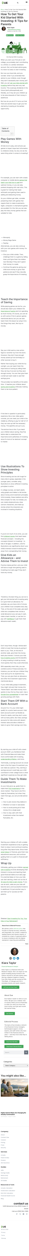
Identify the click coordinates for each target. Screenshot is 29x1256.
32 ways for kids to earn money (11, 882)
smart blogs (5, 852)
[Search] (26, 1052)
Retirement (4, 1178)
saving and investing (8, 387)
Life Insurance (5, 1163)
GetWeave (10, 619)
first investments (14, 788)
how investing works (8, 658)
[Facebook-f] (16, 1214)
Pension (3, 1160)
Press (2, 1145)
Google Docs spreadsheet (9, 694)
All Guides (4, 1180)
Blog (2, 9)
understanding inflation (9, 759)
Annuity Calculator (7, 1188)
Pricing (3, 1142)
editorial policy (18, 928)
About (3, 1135)
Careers (3, 1140)
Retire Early (4, 1175)
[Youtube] (23, 1214)
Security (3, 1148)
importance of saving (8, 311)
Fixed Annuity (5, 1158)
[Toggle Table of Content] (11, 133)
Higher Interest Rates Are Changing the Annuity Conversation (13, 1113)
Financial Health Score (8, 1196)
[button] (18, 3)
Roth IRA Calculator (7, 1193)
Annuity (3, 1155)
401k (2, 1170)
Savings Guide (5, 1173)
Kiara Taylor (9, 962)
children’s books (9, 536)
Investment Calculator (8, 1191)
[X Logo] (20, 1214)
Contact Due (5, 1137)
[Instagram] (26, 1214)
